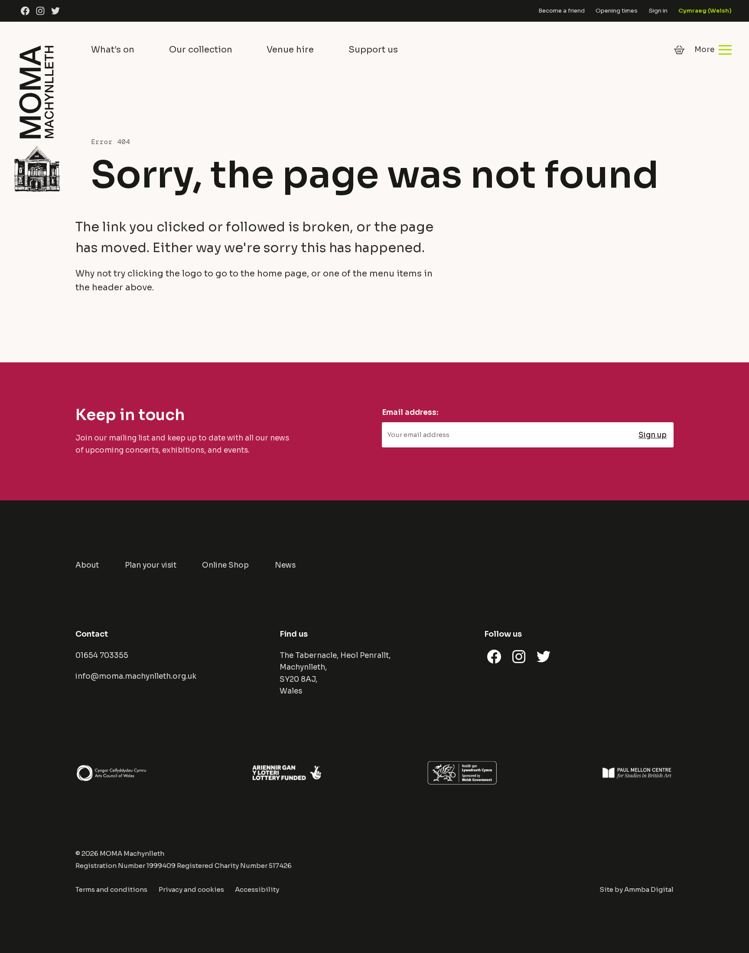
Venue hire (290, 49)
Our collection (200, 49)
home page (282, 273)
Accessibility (257, 889)
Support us (373, 49)
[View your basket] (679, 49)
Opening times (617, 10)
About (87, 565)
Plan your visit (150, 565)
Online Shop (225, 565)
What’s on (112, 49)
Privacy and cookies (191, 889)
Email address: (410, 412)
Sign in (658, 10)
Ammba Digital (649, 889)
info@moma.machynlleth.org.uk (135, 676)
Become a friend (561, 10)
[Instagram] (40, 11)
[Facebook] (25, 11)
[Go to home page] (37, 117)
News (285, 565)
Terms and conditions (111, 889)
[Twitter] (55, 11)
